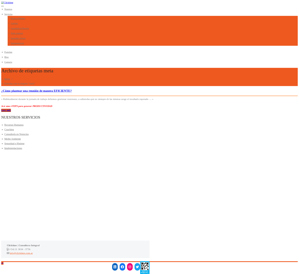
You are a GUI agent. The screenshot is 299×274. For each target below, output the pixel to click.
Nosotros (8, 9)
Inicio (7, 79)
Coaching (14, 23)
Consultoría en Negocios (20, 28)
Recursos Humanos (18, 18)
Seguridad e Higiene (18, 38)
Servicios (8, 14)
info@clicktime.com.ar (21, 253)
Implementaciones (17, 43)
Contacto (8, 62)
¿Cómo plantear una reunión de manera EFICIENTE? (36, 90)
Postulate (8, 52)
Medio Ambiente (17, 33)
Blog (6, 57)
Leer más (6, 110)
